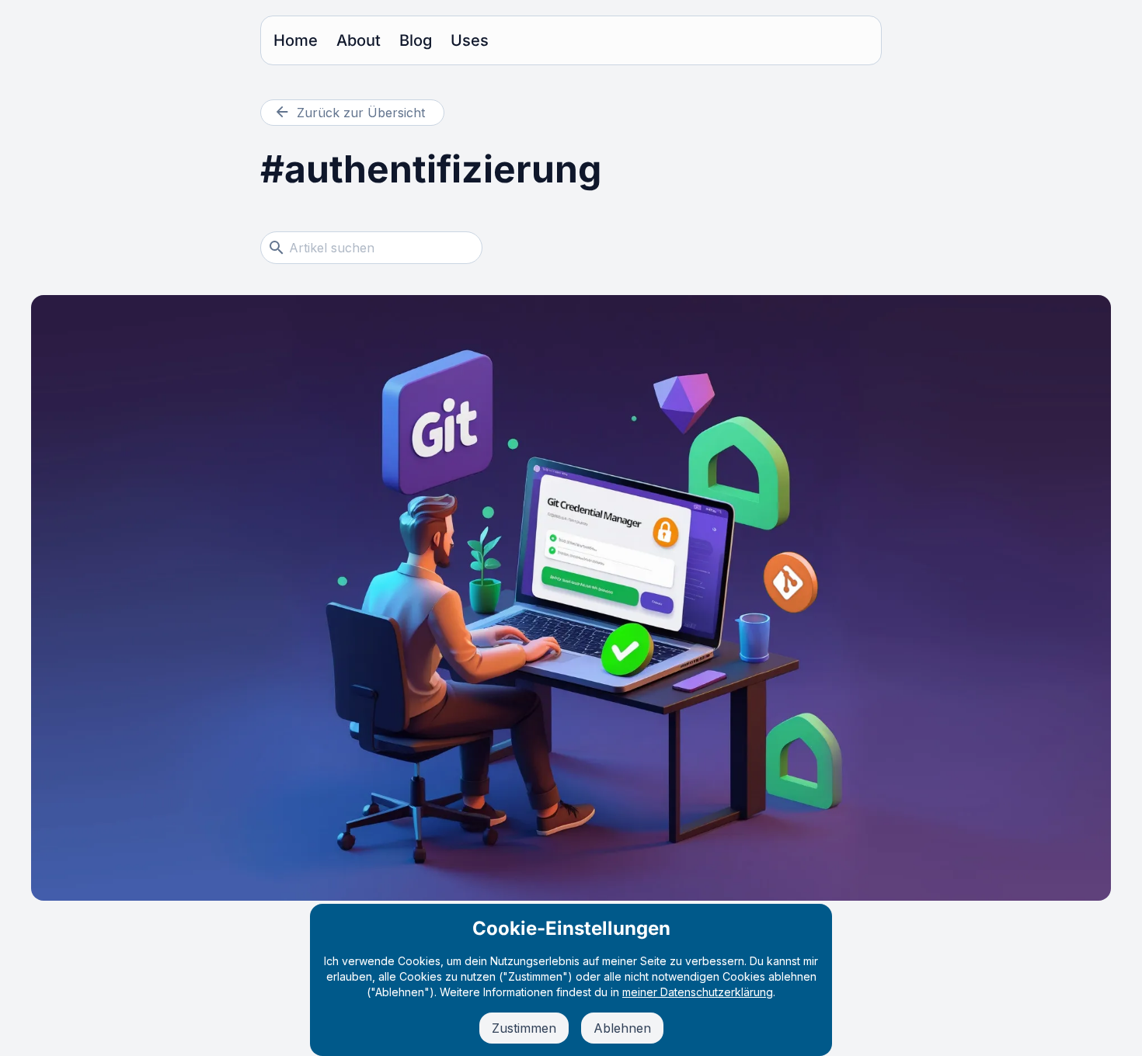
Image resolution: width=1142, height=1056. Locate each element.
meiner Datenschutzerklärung (697, 992)
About (358, 40)
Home (295, 40)
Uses (470, 40)
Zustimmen (524, 1028)
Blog (415, 40)
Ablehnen (622, 1028)
